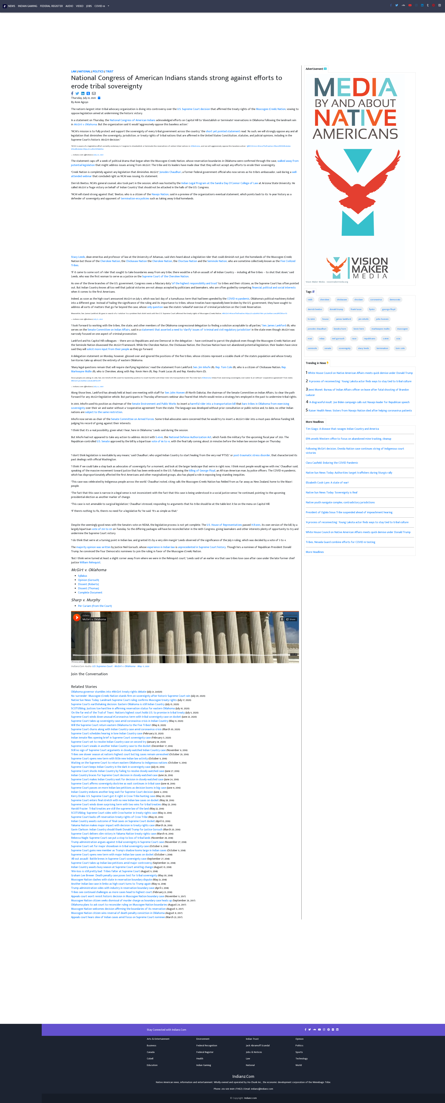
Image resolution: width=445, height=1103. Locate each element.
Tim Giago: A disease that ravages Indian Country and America (342, 429)
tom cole (400, 348)
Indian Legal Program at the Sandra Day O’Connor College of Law (219, 183)
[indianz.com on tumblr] (428, 5)
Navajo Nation (160, 194)
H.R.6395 (255, 525)
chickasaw (342, 299)
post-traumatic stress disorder (252, 455)
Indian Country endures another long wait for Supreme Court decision (112, 792)
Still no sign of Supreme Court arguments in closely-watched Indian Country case (118, 750)
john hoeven (382, 319)
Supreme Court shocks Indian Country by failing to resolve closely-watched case (118, 771)
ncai (310, 338)
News (11, 6)
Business (151, 1046)
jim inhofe (364, 319)
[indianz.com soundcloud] (403, 5)
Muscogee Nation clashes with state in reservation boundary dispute (111, 879)
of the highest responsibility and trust (194, 283)
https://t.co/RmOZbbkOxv (93, 149)
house (325, 319)
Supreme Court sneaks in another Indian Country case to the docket (111, 746)
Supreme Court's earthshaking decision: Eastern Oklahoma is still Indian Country (118, 704)
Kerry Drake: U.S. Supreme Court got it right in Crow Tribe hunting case (113, 796)
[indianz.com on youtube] (410, 5)
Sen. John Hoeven (175, 392)
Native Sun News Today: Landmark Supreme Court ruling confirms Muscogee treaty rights (124, 700)
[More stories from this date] (99, 98)
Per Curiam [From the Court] (95, 606)
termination (382, 348)
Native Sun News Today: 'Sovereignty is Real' (332, 492)
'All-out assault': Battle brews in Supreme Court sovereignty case (109, 858)
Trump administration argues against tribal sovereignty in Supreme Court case (117, 842)
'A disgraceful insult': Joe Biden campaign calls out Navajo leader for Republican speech (359, 402)
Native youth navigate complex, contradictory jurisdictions (340, 502)
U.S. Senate (103, 441)
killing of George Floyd (202, 470)
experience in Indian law (161, 547)
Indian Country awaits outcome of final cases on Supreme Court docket (113, 821)
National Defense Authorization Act (190, 437)
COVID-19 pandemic (238, 298)
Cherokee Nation (110, 261)
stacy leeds (363, 348)
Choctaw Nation (187, 261)
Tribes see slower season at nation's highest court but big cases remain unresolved (120, 754)
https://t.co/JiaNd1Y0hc (254, 313)
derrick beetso (315, 309)
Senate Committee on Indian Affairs (109, 329)
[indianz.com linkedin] (422, 5)
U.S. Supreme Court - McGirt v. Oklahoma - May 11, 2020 (120, 666)
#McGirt (225, 313)
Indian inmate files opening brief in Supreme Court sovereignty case (111, 737)
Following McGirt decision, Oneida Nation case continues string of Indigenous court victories (355, 450)
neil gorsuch (338, 338)
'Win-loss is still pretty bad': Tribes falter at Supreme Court (105, 871)
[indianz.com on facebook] (306, 1030)
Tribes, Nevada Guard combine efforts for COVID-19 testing (340, 542)
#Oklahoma (195, 146)
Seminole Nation (217, 261)
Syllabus (82, 576)
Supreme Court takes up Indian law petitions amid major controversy (112, 863)
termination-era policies (135, 198)
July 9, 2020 (98, 319)
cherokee (324, 299)
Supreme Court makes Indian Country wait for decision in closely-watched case (117, 779)
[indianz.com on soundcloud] (315, 1030)
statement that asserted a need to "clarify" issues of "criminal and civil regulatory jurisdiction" (196, 329)
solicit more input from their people (108, 349)
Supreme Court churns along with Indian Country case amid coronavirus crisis (116, 729)
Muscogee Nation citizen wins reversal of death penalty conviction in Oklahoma (118, 913)
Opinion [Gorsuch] (88, 580)
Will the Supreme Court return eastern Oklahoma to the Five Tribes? (111, 725)
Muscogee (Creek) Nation (271, 109)
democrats (395, 299)
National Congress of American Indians (132, 120)
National (250, 1065)
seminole (312, 348)
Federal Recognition (206, 1046)
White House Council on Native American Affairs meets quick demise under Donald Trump (360, 373)
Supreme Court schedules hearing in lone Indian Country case (106, 733)
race (354, 338)
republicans (369, 338)
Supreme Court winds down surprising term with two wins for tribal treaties (116, 804)
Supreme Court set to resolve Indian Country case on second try (109, 742)
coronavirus (376, 299)
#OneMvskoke (77, 149)
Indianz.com (250, 1098)
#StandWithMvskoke (281, 146)
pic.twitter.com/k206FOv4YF (89, 380)
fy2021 (372, 309)
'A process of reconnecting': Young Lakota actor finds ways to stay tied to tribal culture (360, 381)
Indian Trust (252, 1039)
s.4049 (386, 338)
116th (310, 299)
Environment (202, 1039)
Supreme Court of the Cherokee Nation (165, 276)
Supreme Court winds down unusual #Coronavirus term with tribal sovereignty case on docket (126, 717)
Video (79, 6)
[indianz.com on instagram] (324, 1030)
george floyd (388, 309)
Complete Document (90, 592)
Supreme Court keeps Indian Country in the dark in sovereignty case (110, 767)
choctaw (358, 299)
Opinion (300, 1039)
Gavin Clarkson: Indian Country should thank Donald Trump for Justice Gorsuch (116, 829)
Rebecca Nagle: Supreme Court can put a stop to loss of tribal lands (110, 838)
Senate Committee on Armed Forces (132, 419)
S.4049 (159, 437)
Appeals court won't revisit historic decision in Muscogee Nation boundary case (117, 896)
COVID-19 (100, 6)
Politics (299, 1046)
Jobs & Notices (254, 1052)
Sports (299, 1052)
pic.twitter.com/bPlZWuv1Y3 (275, 313)
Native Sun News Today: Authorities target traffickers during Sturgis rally (349, 472)
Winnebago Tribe (321, 1082)
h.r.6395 (311, 319)
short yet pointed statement (223, 131)
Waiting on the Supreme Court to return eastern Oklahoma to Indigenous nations (119, 762)
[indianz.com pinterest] (433, 5)
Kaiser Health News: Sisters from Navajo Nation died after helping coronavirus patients (360, 410)
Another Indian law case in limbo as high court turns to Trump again (111, 884)
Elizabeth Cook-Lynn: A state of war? (327, 482)
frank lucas (356, 309)
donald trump (336, 309)
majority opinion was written (93, 547)
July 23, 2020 (98, 154)
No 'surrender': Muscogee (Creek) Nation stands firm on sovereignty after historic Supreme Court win (131, 696)
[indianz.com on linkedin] (337, 1030)
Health (199, 1059)
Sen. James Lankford (274, 325)
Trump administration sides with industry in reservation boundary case (112, 888)
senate (328, 348)
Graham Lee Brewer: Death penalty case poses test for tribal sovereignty (114, 875)
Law (248, 1059)
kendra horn (340, 329)
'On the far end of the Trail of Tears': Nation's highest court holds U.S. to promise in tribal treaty (128, 712)
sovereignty (344, 348)
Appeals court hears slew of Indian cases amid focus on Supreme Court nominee (118, 917)
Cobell (150, 1059)
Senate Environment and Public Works (154, 404)
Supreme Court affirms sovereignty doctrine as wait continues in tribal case (116, 783)
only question (155, 307)
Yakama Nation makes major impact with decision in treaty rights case (113, 825)
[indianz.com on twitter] (310, 1030)
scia (398, 338)
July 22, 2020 (98, 386)
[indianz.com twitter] (396, 5)
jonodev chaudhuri (317, 329)
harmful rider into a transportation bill (213, 404)
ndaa (321, 338)
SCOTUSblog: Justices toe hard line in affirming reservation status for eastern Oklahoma (123, 708)
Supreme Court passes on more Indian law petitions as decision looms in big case (119, 787)
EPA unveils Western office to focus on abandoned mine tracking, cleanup (348, 439)
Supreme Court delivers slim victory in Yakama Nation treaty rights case (113, 833)
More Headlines (315, 552)
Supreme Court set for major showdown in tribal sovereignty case (110, 846)
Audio (69, 6)
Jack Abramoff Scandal (258, 1046)
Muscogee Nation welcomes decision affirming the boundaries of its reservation (118, 909)
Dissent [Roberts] (88, 584)
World (299, 1065)
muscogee (402, 329)
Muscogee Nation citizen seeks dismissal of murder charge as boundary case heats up (121, 900)
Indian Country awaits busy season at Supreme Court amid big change (112, 867)
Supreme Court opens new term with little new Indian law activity (109, 758)
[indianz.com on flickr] (439, 5)
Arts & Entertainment (158, 1039)
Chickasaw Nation (136, 261)
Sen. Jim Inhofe (202, 367)
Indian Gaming (27, 6)
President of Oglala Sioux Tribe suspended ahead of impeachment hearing (349, 512)
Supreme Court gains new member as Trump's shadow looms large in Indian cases (119, 850)
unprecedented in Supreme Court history (202, 547)
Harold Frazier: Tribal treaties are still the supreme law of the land (110, 808)
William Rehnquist (90, 562)
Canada (151, 1052)
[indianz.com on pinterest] (328, 1030)
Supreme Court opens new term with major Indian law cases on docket (112, 854)
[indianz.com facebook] (391, 5)
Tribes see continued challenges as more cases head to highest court (111, 892)
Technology (302, 1059)
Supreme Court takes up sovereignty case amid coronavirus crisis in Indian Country (119, 721)
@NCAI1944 (252, 146)
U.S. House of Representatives (224, 525)
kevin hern (359, 329)
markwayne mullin (381, 329)
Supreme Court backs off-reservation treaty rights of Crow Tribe (109, 817)
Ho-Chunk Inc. (254, 1082)
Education (152, 1065)
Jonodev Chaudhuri (170, 172)
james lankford (343, 319)
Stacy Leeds (78, 257)
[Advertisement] (172, 39)
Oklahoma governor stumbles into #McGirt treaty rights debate (109, 691)
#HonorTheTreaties (265, 146)
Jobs (89, 6)
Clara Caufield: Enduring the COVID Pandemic (332, 463)
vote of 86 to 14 (161, 441)
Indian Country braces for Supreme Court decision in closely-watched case (114, 775)
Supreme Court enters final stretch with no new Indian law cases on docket (115, 800)
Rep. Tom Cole (223, 367)
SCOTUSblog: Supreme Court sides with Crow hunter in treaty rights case (114, 813)
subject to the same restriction (103, 412)
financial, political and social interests (274, 287)
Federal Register (51, 6)
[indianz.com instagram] (416, 5)
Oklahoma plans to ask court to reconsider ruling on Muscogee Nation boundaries (119, 904)
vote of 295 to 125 (102, 529)
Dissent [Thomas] (88, 588)
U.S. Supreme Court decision (193, 109)
